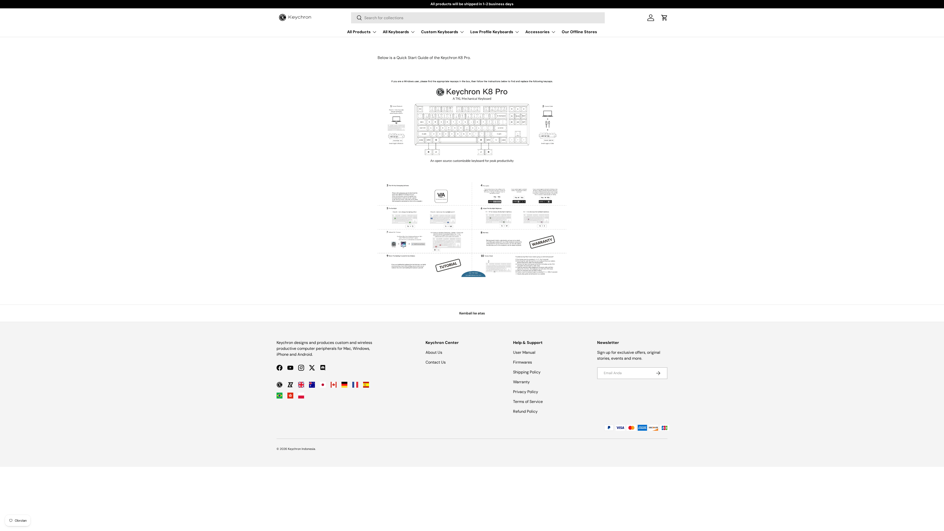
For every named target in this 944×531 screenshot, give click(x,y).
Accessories (537, 31)
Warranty (521, 381)
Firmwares (522, 362)
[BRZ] (279, 395)
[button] (664, 17)
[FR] (355, 384)
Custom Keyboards (439, 31)
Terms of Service (528, 401)
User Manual (524, 352)
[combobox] (478, 17)
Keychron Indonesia (301, 449)
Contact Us (436, 362)
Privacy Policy (525, 391)
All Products (359, 31)
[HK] (290, 395)
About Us (434, 352)
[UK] (301, 384)
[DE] (344, 384)
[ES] (366, 384)
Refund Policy (525, 411)
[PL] (301, 395)
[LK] (290, 384)
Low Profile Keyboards (491, 31)
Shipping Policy (527, 372)
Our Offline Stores (579, 31)
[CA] (333, 384)
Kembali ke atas (472, 313)
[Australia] (312, 384)
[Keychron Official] (279, 384)
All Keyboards (396, 31)
